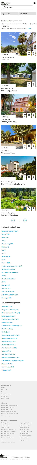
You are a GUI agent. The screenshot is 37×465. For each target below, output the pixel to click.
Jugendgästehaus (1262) (9, 338)
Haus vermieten (6, 394)
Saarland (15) (6, 285)
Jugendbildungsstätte (8, 442)
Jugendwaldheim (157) (9, 345)
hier (29, 28)
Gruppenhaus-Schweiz (8, 433)
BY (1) (3, 253)
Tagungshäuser (24, 440)
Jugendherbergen (25, 425)
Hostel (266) (6, 332)
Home (3, 387)
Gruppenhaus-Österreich (8, 431)
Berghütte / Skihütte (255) (10, 310)
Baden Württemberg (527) (10, 231)
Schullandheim (24, 433)
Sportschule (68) (7, 364)
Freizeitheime (5, 425)
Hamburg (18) (6, 256)
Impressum (4, 396)
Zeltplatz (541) (6, 370)
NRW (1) (4, 275)
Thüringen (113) (6, 298)
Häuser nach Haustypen (8, 411)
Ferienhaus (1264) (7, 322)
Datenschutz (5, 398)
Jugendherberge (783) (9, 341)
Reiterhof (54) (6, 351)
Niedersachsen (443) (8, 269)
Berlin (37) (5, 237)
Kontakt (3, 392)
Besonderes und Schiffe (8, 429)
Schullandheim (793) (8, 354)
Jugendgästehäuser (26, 423)
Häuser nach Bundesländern (9, 405)
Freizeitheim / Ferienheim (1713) (12, 325)
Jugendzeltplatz (25, 427)
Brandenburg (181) (7, 244)
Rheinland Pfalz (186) (8, 279)
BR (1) (3, 240)
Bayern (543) (6, 234)
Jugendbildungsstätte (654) (10, 335)
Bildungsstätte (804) (8, 316)
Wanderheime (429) (8, 367)
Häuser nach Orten (7, 409)
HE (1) (3, 260)
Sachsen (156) (6, 288)
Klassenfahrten (24, 429)
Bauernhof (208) (7, 306)
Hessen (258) (6, 263)
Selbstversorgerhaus (26, 435)
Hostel (3, 440)
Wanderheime (5, 427)
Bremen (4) (5, 247)
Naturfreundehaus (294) (9, 348)
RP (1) (3, 282)
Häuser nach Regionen (8, 407)
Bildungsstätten (6, 423)
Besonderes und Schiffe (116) (11, 313)
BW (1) (3, 250)
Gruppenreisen (5, 435)
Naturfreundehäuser (26, 431)
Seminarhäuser (24, 437)
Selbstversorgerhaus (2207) (10, 357)
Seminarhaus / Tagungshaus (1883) (13, 360)
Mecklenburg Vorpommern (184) (12, 266)
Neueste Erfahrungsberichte (9, 413)
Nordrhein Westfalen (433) (10, 272)
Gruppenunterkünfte (7, 437)
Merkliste (4, 389)
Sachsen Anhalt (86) (8, 291)
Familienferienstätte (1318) (10, 319)
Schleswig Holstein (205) (10, 295)
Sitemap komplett (6, 416)
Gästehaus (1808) (7, 329)
